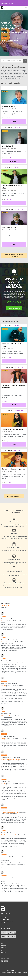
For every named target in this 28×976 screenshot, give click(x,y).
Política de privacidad (22, 972)
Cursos (2, 949)
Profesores (3, 947)
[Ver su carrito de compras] (22, 8)
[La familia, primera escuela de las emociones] (14, 376)
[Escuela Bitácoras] (2, 8)
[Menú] (26, 8)
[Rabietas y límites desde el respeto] (14, 334)
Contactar (3, 952)
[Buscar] (25, 61)
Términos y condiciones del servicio (9, 972)
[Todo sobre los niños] (14, 218)
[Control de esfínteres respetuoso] (14, 459)
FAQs (2, 950)
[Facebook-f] (5, 961)
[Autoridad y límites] (14, 97)
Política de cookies (14, 973)
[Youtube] (7, 961)
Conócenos (3, 945)
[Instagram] (2, 961)
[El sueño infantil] (14, 136)
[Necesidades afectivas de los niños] (14, 176)
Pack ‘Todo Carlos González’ (7, 641)
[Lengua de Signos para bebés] (14, 420)
